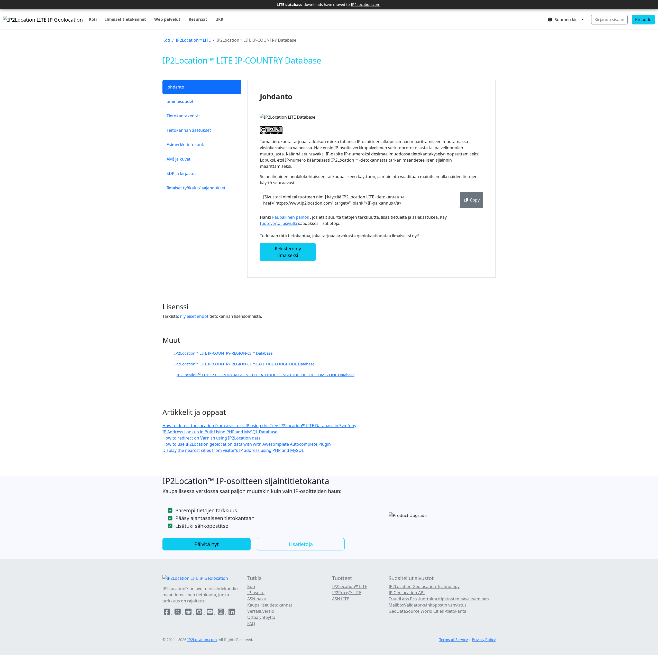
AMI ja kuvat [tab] (178, 159)
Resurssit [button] (198, 19)
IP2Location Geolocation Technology (424, 586)
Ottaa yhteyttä (261, 617)
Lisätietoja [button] (301, 544)
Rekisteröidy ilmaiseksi (288, 251)
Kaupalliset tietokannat (269, 605)
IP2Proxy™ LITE (346, 592)
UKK (219, 19)
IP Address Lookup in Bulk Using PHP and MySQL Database (219, 432)
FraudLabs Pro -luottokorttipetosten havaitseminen (439, 599)
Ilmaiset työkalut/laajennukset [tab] (196, 188)
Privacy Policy (484, 639)
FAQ (251, 623)
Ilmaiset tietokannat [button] (125, 19)
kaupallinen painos (291, 217)
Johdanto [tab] (175, 87)
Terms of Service (453, 639)
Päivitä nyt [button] (206, 544)
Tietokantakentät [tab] (183, 116)
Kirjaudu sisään (609, 19)
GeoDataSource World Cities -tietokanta (427, 611)
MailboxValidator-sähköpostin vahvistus (428, 605)
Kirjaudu (643, 19)
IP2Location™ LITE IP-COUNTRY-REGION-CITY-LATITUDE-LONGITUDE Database (244, 363)
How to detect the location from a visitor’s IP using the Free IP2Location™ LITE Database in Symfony (259, 425)
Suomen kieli (567, 19)
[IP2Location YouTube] (210, 613)
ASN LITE (340, 599)
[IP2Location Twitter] (178, 613)
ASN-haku (256, 599)
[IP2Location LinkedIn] (231, 613)
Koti (93, 19)
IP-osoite (255, 592)
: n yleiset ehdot (193, 316)
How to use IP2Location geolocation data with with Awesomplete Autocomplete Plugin (246, 444)
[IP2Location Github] (200, 613)
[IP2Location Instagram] (221, 613)
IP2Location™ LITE (193, 40)
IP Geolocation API (407, 592)
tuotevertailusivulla (279, 223)
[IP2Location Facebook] (167, 613)
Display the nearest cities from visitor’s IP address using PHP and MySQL (233, 450)
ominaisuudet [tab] (180, 101)
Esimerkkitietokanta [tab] (186, 144)
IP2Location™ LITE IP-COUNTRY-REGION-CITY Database (223, 353)
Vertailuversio (260, 611)
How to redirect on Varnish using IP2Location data (211, 438)
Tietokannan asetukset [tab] (189, 130)
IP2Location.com (365, 4)
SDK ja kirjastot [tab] (181, 173)
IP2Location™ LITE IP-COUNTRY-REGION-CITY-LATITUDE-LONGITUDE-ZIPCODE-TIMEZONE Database (265, 374)
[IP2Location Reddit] (189, 613)
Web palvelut (167, 19)
